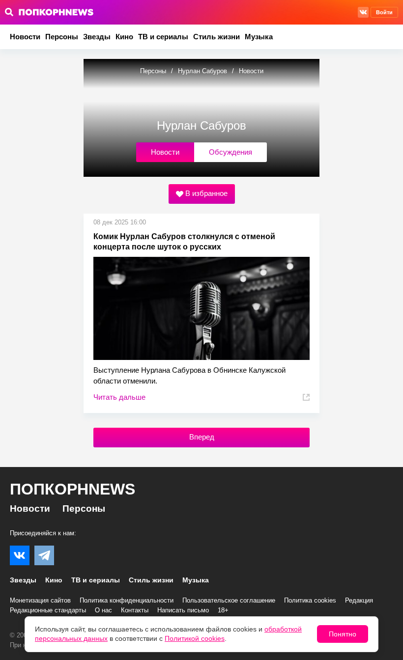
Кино (124, 36)
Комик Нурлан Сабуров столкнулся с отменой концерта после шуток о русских (184, 241)
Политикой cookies (195, 638)
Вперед (201, 437)
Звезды (97, 36)
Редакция (359, 600)
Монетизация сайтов (40, 600)
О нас (103, 610)
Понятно (342, 634)
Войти (384, 12)
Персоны (61, 36)
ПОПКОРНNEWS (72, 489)
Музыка (259, 36)
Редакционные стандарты (48, 610)
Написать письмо (183, 610)
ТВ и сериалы (163, 36)
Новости (25, 36)
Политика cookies (310, 600)
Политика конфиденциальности (126, 600)
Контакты (134, 610)
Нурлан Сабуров (202, 71)
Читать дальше (119, 397)
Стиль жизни (216, 36)
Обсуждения (230, 152)
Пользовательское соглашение (228, 600)
